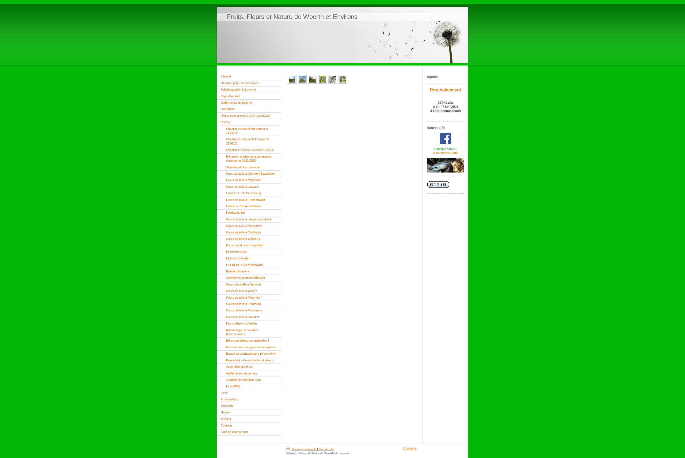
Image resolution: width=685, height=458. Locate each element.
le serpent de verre (445, 152)
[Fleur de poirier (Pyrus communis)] (332, 79)
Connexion (410, 448)
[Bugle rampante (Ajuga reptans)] (322, 79)
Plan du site (326, 449)
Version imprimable (304, 449)
